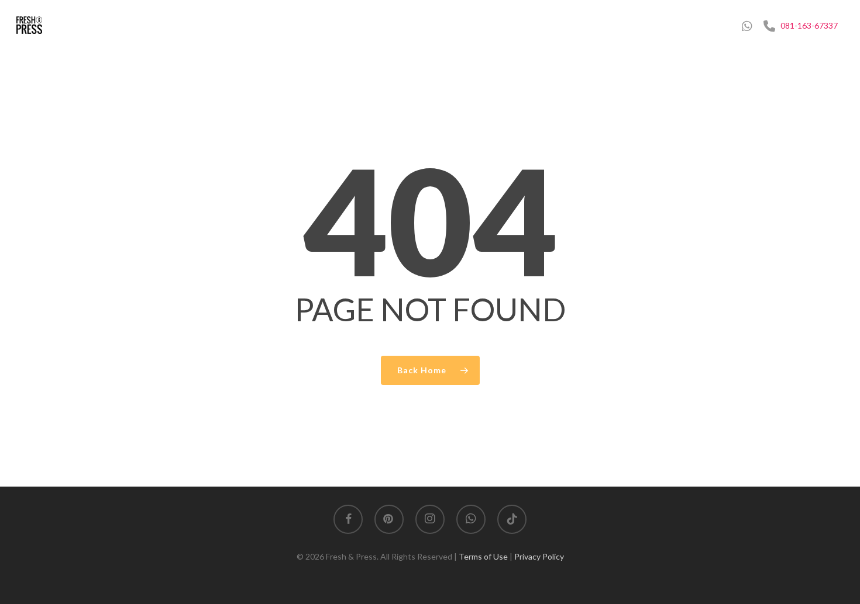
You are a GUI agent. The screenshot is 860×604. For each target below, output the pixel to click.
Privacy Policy (539, 556)
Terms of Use (484, 556)
